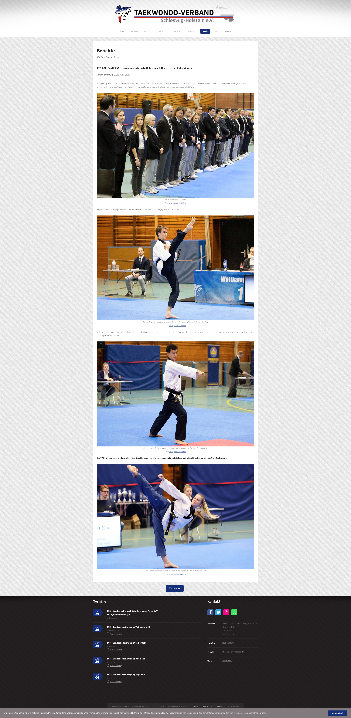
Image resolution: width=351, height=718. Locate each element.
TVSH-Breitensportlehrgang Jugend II (126, 674)
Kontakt (228, 31)
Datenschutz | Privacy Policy (227, 706)
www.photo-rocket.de (177, 203)
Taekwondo (162, 31)
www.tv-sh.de (227, 660)
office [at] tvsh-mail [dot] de (233, 652)
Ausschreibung (116, 634)
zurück (177, 588)
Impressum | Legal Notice (202, 706)
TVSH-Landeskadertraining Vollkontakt (126, 642)
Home (122, 31)
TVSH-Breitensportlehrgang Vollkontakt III (128, 626)
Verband (134, 31)
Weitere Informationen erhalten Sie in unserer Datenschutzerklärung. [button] (232, 713)
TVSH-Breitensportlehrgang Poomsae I (126, 658)
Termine (177, 31)
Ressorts (147, 31)
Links (217, 31)
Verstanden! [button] (337, 713)
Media (205, 31)
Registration (191, 31)
